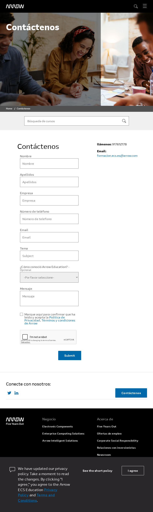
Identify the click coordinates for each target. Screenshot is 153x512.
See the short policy (98, 471)
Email (24, 229)
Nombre (26, 156)
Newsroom (104, 454)
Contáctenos (131, 393)
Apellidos (27, 174)
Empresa (26, 193)
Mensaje (26, 288)
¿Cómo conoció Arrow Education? (45, 268)
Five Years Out (106, 426)
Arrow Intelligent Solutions (60, 440)
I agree (133, 471)
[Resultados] (124, 121)
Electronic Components (57, 426)
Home (9, 108)
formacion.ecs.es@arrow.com (117, 155)
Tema (24, 248)
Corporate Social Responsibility (117, 440)
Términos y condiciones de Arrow (49, 321)
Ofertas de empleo (109, 433)
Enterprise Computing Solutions (63, 433)
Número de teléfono (34, 211)
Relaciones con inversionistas (116, 447)
